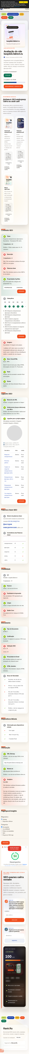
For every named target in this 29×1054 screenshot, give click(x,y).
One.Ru (4, 14)
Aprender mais (17, 6)
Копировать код (9, 163)
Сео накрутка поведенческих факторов (8, 495)
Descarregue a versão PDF (13, 86)
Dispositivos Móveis (8, 821)
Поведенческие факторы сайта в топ (8, 479)
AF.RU (22, 1017)
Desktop (5, 819)
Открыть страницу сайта (7, 168)
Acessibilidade (6, 829)
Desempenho (6, 827)
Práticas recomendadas (8, 831)
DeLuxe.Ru (14, 1043)
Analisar (5, 842)
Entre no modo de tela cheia (14, 848)
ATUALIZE (7, 75)
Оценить (14, 940)
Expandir (21, 291)
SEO (4, 833)
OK (23, 2)
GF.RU (21, 14)
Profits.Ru (10, 1017)
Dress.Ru (4, 17)
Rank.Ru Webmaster (13, 14)
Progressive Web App (8, 835)
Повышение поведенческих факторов (8, 487)
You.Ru (18, 1037)
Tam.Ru (10, 17)
